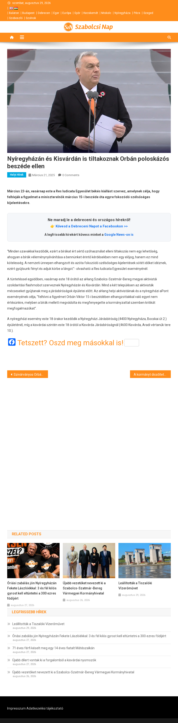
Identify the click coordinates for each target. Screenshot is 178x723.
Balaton (14, 13)
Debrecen (44, 13)
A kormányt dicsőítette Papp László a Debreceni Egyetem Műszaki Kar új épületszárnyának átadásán (152, 374)
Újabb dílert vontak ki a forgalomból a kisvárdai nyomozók (54, 660)
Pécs (137, 13)
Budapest (28, 13)
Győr (77, 13)
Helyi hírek (16, 174)
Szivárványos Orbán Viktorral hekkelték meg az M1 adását (31, 374)
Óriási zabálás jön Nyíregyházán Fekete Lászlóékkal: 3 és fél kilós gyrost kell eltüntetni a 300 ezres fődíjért (32, 590)
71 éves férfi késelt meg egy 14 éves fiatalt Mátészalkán (53, 648)
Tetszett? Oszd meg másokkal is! (70, 342)
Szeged (148, 13)
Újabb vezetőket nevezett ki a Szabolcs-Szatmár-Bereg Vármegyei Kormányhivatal (84, 588)
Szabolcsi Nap (94, 27)
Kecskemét (90, 13)
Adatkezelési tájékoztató (44, 708)
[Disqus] (89, 446)
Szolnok (31, 18)
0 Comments (70, 175)
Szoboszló (15, 18)
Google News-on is (119, 234)
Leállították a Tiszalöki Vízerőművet (135, 585)
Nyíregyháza (122, 13)
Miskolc (106, 13)
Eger (56, 13)
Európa (66, 13)
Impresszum (16, 708)
